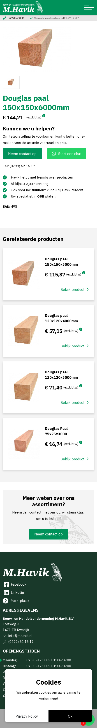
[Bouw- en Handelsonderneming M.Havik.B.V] (23, 7)
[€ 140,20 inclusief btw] (83, 273)
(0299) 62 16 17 (21, 641)
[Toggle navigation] (89, 7)
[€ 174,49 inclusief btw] (43, 116)
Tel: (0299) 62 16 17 (19, 166)
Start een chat (69, 153)
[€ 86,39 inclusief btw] (80, 386)
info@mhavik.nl (20, 636)
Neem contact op (22, 153)
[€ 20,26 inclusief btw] (80, 442)
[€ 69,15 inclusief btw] (80, 329)
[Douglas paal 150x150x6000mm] (48, 49)
